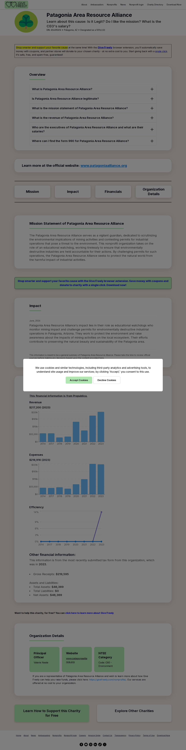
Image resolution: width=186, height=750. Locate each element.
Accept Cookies (79, 380)
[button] (93, 375)
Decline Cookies (107, 380)
